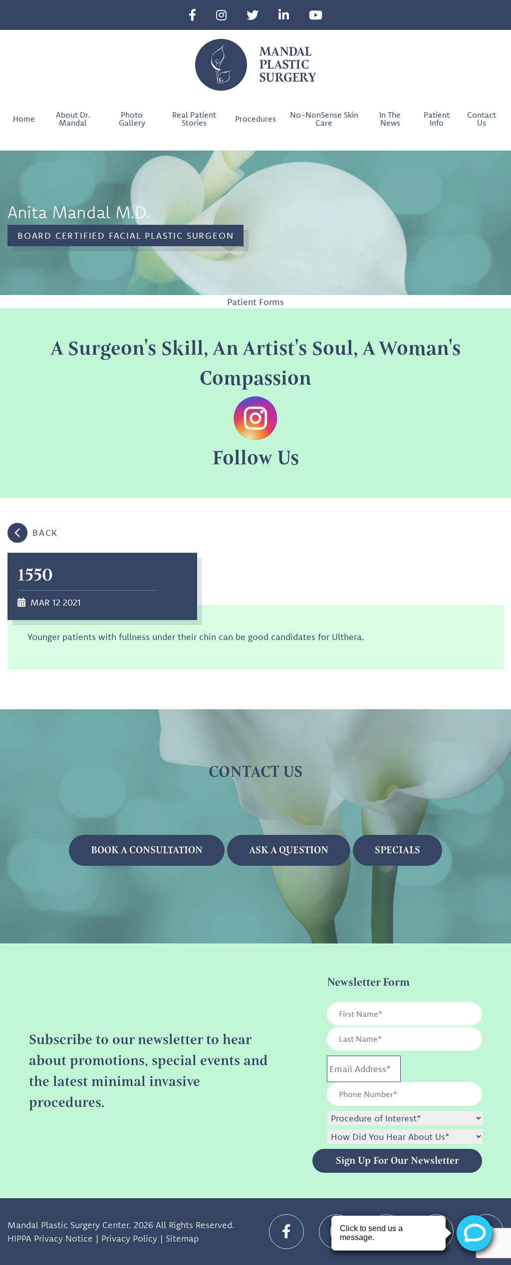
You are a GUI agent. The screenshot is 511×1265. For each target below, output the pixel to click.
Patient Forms (255, 302)
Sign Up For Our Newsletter (397, 1160)
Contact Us (481, 119)
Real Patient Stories (194, 119)
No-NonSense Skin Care (324, 119)
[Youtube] (315, 15)
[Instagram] (221, 15)
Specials (397, 850)
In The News (390, 119)
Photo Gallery (132, 119)
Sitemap (182, 1238)
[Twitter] (252, 15)
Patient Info (437, 119)
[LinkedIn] (283, 15)
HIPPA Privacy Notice (50, 1238)
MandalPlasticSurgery (287, 64)
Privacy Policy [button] (129, 1238)
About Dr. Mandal (73, 119)
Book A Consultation (147, 850)
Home (24, 119)
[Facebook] (192, 15)
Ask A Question (288, 850)
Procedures (255, 119)
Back (45, 532)
